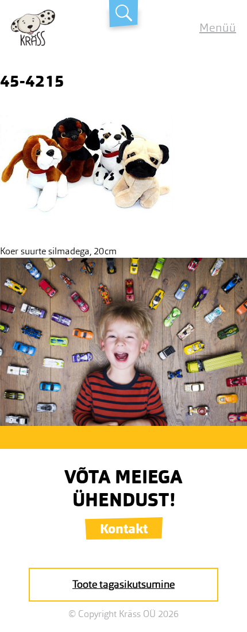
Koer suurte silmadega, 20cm (58, 251)
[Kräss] (33, 43)
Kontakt (124, 528)
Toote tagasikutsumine (123, 584)
